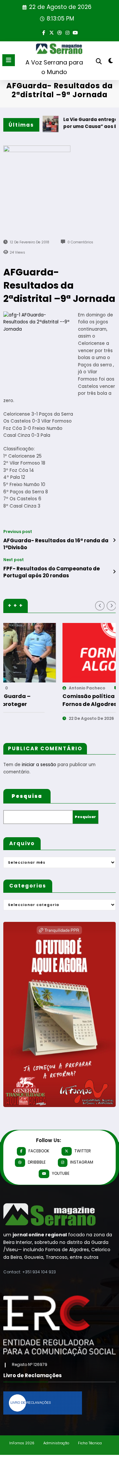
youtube (60, 1173)
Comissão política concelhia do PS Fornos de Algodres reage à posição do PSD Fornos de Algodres (57, 700)
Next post (13, 559)
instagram (81, 1162)
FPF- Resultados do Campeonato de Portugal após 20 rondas (51, 572)
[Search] (98, 61)
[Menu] (8, 60)
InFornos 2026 (21, 1443)
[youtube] (75, 32)
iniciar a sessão (39, 765)
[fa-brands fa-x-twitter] (52, 32)
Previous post (17, 531)
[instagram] (67, 32)
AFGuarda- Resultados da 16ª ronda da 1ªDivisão (55, 544)
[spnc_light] (111, 62)
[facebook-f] (44, 32)
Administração (56, 1443)
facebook (38, 1151)
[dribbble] (59, 32)
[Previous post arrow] (114, 540)
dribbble (37, 1162)
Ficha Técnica (90, 1443)
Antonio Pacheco (33, 688)
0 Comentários (80, 242)
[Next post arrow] (114, 572)
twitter (82, 1151)
